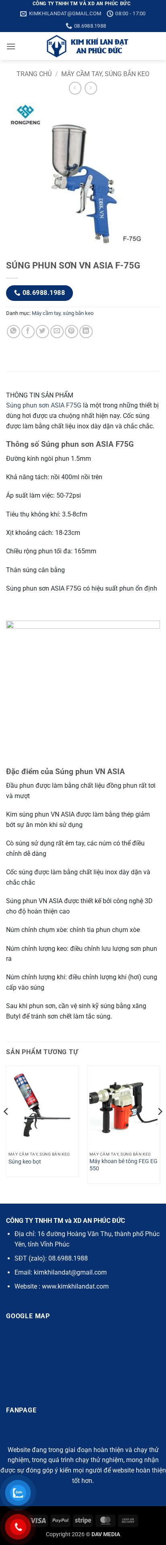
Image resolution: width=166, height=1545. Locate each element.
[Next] (159, 1128)
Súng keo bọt (24, 1161)
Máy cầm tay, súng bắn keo (105, 74)
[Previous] (6, 1128)
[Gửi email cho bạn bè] (57, 331)
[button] (11, 46)
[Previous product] (91, 88)
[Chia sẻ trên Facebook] (28, 331)
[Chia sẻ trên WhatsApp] (13, 331)
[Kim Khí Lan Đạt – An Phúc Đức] (88, 46)
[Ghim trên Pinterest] (71, 331)
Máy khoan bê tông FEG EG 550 (123, 1165)
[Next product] (75, 88)
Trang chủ (34, 74)
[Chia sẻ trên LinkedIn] (86, 331)
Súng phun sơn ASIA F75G (43, 405)
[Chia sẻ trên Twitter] (42, 331)
